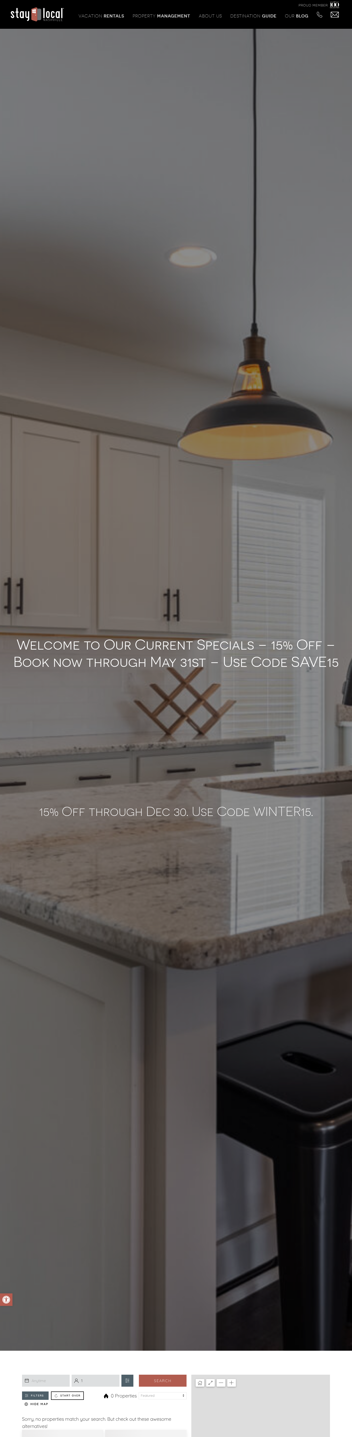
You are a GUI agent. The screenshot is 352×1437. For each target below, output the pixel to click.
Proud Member (313, 5)
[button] (6, 1299)
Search (163, 1380)
